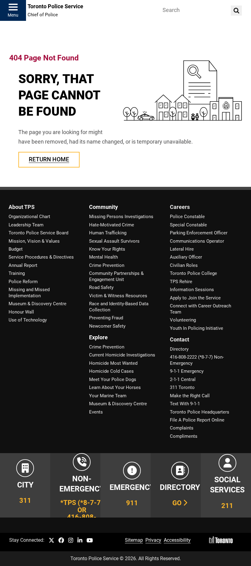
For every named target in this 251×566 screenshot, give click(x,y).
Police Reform (23, 281)
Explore (98, 337)
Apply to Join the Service (195, 298)
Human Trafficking (107, 233)
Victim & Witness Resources (118, 295)
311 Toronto (182, 387)
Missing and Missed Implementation (29, 292)
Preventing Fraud (106, 318)
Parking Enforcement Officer (198, 233)
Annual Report (23, 265)
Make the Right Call (190, 396)
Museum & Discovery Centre (37, 303)
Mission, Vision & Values (34, 241)
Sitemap (134, 540)
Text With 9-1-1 (185, 403)
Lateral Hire (182, 249)
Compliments (183, 436)
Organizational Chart (29, 216)
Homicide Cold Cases (111, 371)
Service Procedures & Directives (41, 257)
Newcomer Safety (107, 326)
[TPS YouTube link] (90, 541)
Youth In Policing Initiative (196, 328)
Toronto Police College (193, 273)
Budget (16, 249)
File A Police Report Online (197, 420)
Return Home (49, 159)
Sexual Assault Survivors (114, 241)
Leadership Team (26, 225)
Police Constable (187, 216)
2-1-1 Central (183, 379)
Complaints (181, 428)
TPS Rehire (181, 281)
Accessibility (177, 540)
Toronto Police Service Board (38, 233)
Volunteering (183, 320)
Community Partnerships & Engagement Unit (116, 276)
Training (17, 273)
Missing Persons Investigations (121, 216)
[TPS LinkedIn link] (80, 541)
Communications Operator (197, 241)
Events (96, 412)
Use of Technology (28, 320)
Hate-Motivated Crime (111, 225)
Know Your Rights (107, 249)
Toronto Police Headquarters (199, 412)
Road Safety (101, 287)
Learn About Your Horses (115, 387)
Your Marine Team (107, 396)
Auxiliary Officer (186, 257)
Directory (179, 349)
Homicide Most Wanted (113, 363)
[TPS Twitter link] (51, 541)
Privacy (153, 540)
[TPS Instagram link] (71, 541)
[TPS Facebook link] (61, 541)
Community (103, 207)
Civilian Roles (184, 265)
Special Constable (188, 225)
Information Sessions (192, 289)
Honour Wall (21, 312)
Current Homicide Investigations (122, 355)
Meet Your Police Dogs (112, 379)
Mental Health (103, 257)
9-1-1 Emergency (187, 371)
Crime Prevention (106, 265)
